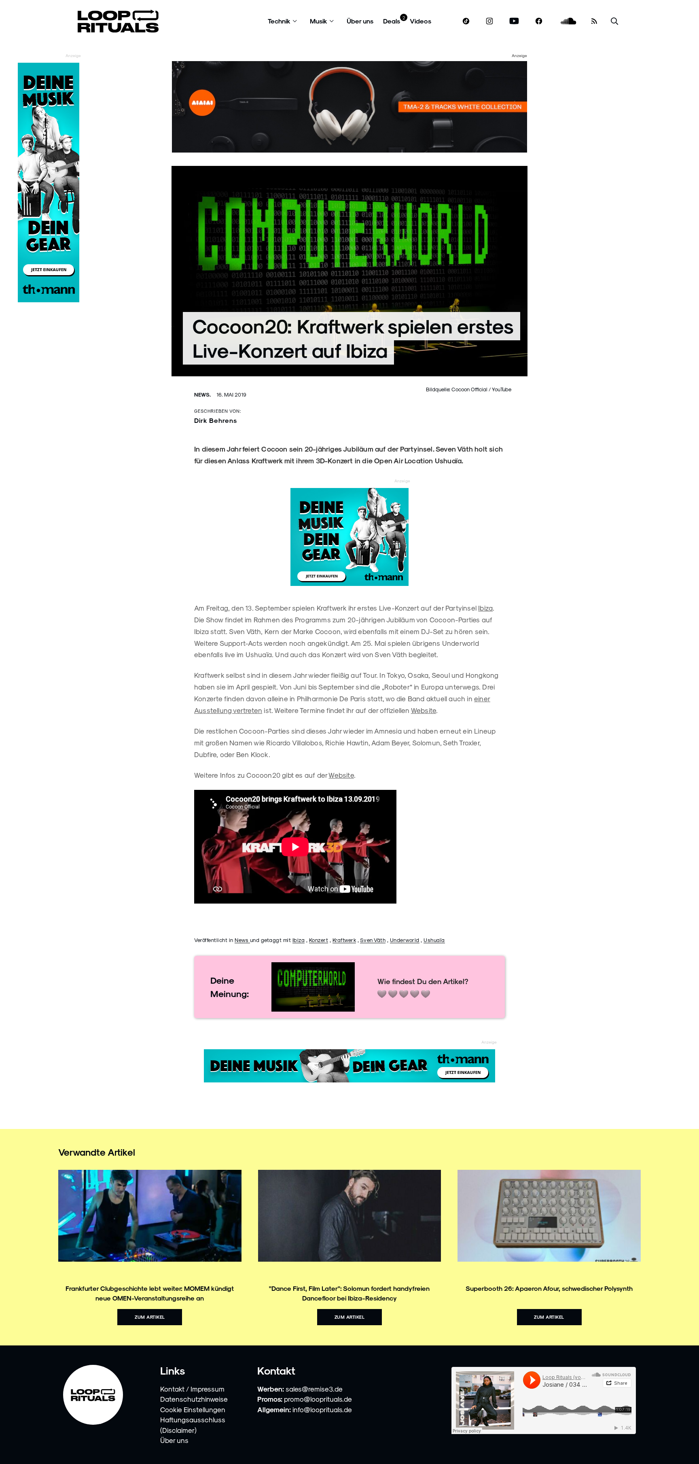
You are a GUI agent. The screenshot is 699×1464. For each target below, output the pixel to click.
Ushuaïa (434, 940)
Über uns (360, 21)
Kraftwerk (344, 940)
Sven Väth (373, 940)
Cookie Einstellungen (192, 1409)
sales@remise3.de (314, 1389)
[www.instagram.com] (489, 21)
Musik (318, 21)
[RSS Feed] (594, 21)
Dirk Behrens (215, 420)
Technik (279, 21)
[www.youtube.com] (514, 21)
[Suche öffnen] (614, 21)
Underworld (404, 940)
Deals (391, 21)
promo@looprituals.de (318, 1399)
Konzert (318, 940)
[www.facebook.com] (539, 21)
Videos (420, 21)
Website (423, 710)
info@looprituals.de (322, 1409)
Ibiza (485, 608)
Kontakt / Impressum (192, 1389)
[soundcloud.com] (568, 21)
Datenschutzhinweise (194, 1399)
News (242, 940)
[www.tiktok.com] (466, 21)
